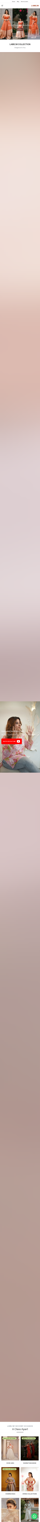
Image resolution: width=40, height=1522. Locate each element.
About (13, 1)
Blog (18, 1)
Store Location (24, 1)
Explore (20, 30)
